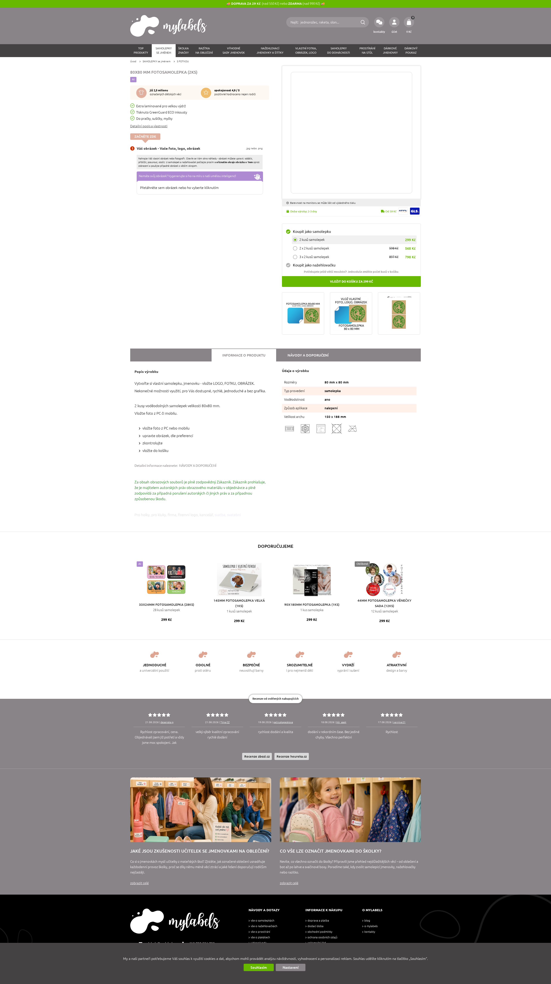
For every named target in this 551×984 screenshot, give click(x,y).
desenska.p (167, 722)
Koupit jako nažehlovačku (314, 265)
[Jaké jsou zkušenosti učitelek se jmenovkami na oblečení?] (200, 809)
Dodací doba (315, 926)
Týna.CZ (225, 722)
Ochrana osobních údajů (322, 937)
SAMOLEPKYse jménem (164, 50)
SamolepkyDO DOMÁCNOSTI (338, 50)
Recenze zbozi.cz (257, 756)
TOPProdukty (141, 50)
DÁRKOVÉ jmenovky (390, 50)
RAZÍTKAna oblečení (204, 50)
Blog (367, 920)
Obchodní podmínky (320, 931)
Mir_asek (341, 722)
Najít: (295, 22)
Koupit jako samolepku (312, 231)
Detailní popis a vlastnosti (148, 126)
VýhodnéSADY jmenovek (234, 50)
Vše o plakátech (260, 937)
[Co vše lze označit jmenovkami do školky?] (350, 809)
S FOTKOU (183, 61)
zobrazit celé (139, 883)
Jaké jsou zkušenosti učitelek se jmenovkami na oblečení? (199, 851)
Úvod (133, 61)
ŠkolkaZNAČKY (183, 50)
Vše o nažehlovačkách (264, 926)
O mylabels (371, 926)
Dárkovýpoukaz (411, 50)
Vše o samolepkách (262, 920)
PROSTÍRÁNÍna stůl (367, 50)
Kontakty (369, 931)
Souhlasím (259, 967)
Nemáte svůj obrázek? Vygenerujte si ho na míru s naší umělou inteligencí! (187, 176)
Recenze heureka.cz (292, 756)
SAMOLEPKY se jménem (156, 61)
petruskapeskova (283, 722)
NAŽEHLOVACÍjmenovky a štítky (270, 50)
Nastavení (291, 967)
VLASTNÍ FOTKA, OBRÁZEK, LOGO (306, 50)
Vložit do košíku (351, 281)
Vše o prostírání (260, 931)
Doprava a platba (318, 920)
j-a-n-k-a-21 (399, 722)
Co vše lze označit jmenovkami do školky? (330, 851)
